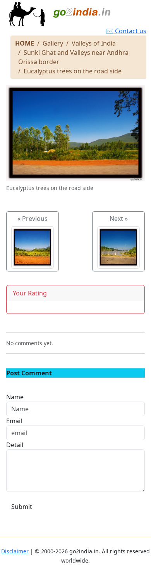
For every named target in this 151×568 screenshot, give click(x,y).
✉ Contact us (126, 31)
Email (14, 421)
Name (15, 397)
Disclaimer (15, 551)
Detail (14, 445)
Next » (119, 218)
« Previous (32, 218)
